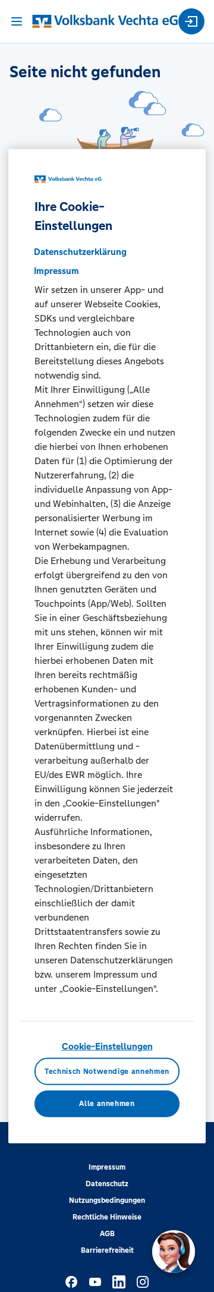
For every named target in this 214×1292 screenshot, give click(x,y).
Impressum (107, 1167)
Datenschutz (107, 1184)
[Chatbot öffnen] (173, 1251)
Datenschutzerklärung (80, 251)
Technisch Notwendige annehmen (107, 1071)
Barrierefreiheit (107, 1250)
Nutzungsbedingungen (107, 1200)
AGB (107, 1234)
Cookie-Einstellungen (107, 1046)
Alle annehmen (106, 1103)
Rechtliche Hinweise (107, 1217)
